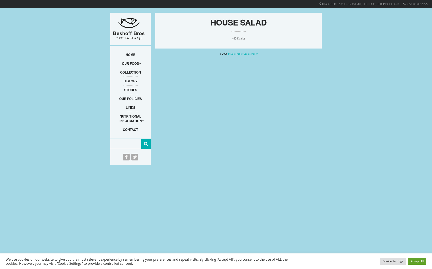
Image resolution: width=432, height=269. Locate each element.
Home (130, 54)
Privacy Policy (235, 53)
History (130, 81)
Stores (130, 90)
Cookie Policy (250, 53)
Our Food (130, 63)
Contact (130, 129)
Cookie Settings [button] (392, 261)
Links (130, 107)
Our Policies (130, 98)
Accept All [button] (417, 261)
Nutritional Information (130, 118)
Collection (130, 72)
